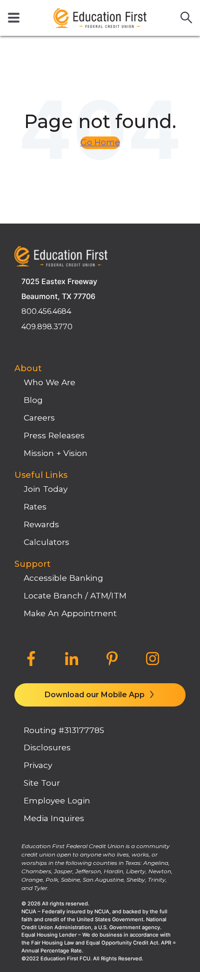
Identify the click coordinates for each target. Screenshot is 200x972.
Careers (39, 417)
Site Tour (42, 783)
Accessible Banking (63, 578)
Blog (33, 400)
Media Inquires (54, 818)
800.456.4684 (46, 311)
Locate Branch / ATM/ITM (75, 595)
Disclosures (47, 747)
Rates (35, 506)
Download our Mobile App (96, 694)
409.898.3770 (47, 326)
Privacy (38, 765)
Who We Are (49, 382)
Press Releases (54, 435)
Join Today (45, 489)
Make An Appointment (70, 613)
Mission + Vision (55, 453)
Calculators (46, 542)
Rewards (41, 524)
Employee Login (57, 800)
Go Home (100, 142)
